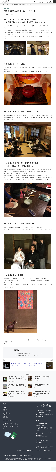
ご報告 (7, 8)
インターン (50, 450)
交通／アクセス (7, 415)
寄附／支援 (6, 416)
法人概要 (19, 450)
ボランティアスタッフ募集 (39, 450)
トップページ (6, 407)
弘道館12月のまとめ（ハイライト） (45, 341)
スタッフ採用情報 (26, 450)
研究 (4, 411)
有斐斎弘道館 (6, 413)
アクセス (46, 2)
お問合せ (50, 2)
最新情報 (5, 409)
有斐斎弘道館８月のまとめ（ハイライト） (11, 342)
